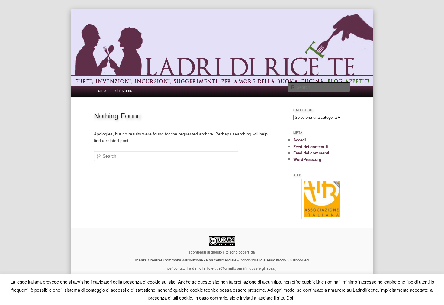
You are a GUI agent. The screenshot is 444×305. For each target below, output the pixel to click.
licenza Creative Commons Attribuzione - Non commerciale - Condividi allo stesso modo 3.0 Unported (222, 260)
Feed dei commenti (311, 153)
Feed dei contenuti (310, 146)
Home (100, 90)
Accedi (299, 140)
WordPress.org (307, 159)
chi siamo (123, 90)
